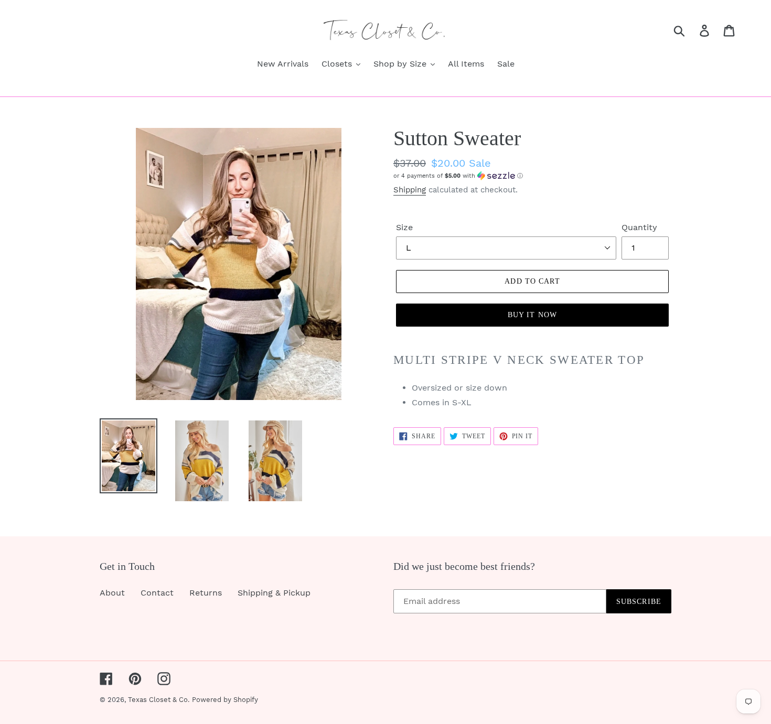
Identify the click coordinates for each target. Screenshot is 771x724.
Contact (157, 593)
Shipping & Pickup (274, 593)
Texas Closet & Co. (158, 700)
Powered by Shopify (225, 700)
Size (404, 227)
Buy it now (532, 315)
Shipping (409, 189)
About (112, 593)
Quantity (639, 227)
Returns (205, 593)
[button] (532, 176)
